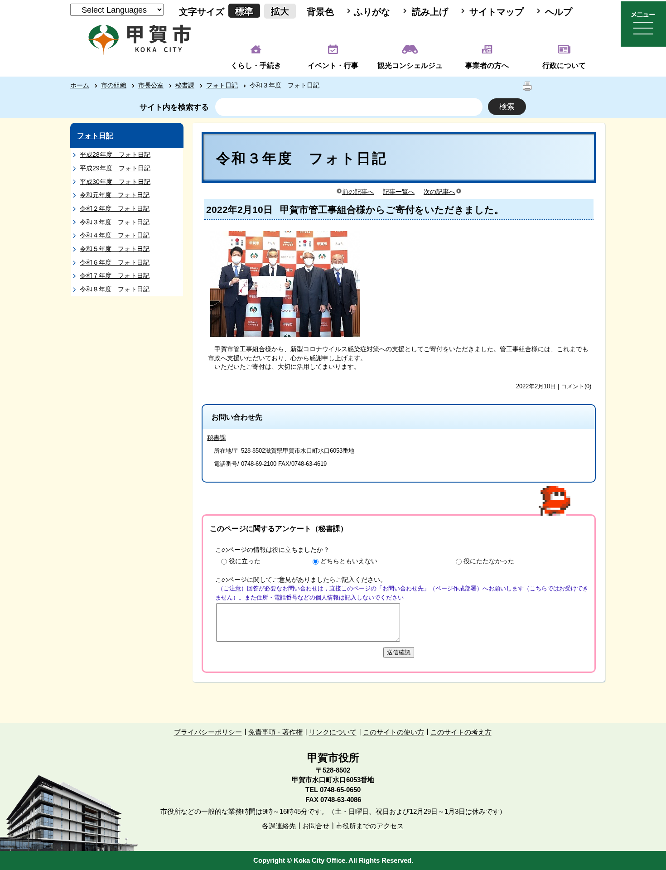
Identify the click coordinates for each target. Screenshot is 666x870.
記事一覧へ (399, 191)
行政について (564, 65)
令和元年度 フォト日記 (115, 194)
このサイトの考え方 (461, 732)
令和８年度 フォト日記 (115, 289)
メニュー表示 (643, 24)
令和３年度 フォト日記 (115, 222)
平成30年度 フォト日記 (115, 181)
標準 (244, 11)
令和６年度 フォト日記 (115, 262)
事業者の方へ (487, 65)
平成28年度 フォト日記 (115, 154)
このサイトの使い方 (393, 732)
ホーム (79, 85)
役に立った (245, 561)
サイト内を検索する (174, 107)
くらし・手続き (256, 65)
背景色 (320, 12)
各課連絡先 (279, 826)
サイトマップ (496, 12)
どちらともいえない (348, 561)
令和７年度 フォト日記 (115, 275)
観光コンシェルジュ (410, 65)
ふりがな (372, 12)
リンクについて (333, 732)
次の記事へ (439, 191)
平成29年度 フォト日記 (115, 168)
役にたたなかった (488, 561)
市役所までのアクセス (370, 826)
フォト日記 (222, 85)
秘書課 (184, 85)
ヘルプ (558, 12)
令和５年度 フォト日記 (115, 248)
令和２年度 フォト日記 (115, 208)
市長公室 (151, 85)
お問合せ (315, 826)
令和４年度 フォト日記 (115, 235)
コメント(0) (576, 386)
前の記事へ (358, 191)
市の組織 (113, 85)
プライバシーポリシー (208, 732)
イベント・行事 (333, 65)
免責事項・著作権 (275, 732)
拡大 (280, 11)
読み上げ (430, 12)
